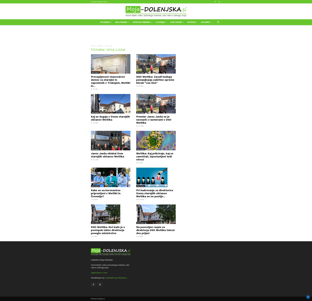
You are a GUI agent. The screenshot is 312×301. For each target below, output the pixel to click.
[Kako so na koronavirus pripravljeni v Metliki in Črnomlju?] (110, 177)
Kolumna (205, 22)
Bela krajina (121, 22)
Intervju (191, 22)
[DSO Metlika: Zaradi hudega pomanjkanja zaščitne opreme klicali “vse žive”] (156, 64)
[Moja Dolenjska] (156, 11)
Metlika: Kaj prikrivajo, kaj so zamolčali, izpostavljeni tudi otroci (154, 156)
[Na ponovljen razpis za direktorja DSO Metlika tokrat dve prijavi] (156, 214)
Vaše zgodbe (176, 22)
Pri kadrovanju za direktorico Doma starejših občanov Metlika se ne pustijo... (154, 193)
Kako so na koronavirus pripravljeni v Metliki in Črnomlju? (106, 193)
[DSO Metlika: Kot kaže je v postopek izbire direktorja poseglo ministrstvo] (110, 214)
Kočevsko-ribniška (141, 22)
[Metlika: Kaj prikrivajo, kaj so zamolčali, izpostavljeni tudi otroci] (156, 140)
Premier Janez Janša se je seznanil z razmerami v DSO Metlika (153, 119)
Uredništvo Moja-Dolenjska (102, 260)
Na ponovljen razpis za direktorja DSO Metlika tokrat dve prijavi (155, 230)
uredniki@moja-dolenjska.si (116, 278)
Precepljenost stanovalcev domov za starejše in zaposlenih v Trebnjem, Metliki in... (110, 81)
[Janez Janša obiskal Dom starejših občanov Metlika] (110, 140)
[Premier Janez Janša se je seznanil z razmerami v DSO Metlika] (156, 103)
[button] (218, 22)
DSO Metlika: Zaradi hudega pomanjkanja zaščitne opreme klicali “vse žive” (155, 79)
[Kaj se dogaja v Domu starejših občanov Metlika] (110, 103)
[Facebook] (215, 1)
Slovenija (160, 22)
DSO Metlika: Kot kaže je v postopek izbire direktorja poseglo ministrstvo (108, 230)
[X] (219, 1)
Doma (93, 46)
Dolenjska (105, 22)
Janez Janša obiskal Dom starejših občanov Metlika (107, 155)
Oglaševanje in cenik (99, 272)
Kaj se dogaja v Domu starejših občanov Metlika (110, 118)
